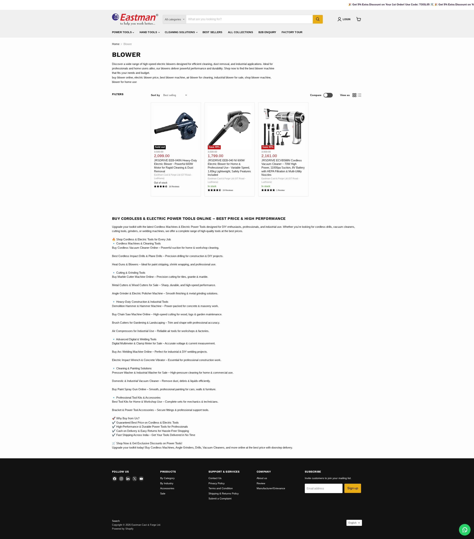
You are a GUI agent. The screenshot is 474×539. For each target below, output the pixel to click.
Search (116, 521)
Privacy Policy (216, 483)
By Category (167, 478)
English (352, 522)
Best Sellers (212, 32)
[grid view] (354, 95)
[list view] (359, 95)
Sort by (155, 95)
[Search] (318, 19)
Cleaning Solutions (180, 32)
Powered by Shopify (122, 528)
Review (261, 483)
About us (262, 478)
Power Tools (122, 32)
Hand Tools (149, 32)
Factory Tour (292, 32)
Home (115, 44)
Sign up (352, 488)
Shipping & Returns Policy (223, 493)
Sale (162, 493)
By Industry (166, 483)
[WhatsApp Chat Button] (465, 530)
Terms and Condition (220, 488)
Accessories (167, 488)
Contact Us (214, 478)
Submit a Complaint (219, 498)
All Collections (240, 32)
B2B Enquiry (267, 32)
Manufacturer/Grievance (271, 488)
